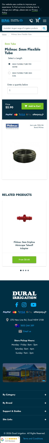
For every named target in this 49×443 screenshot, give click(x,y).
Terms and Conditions (33, 438)
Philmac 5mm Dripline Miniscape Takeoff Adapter (24, 245)
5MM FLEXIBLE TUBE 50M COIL (22, 74)
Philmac (41, 127)
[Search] (43, 28)
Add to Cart (34, 106)
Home (4, 34)
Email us (27, 331)
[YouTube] (32, 304)
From (24, 259)
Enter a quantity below (17, 84)
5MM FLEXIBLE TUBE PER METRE (21, 65)
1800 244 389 (27, 325)
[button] (21, 270)
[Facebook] (16, 304)
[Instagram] (24, 304)
